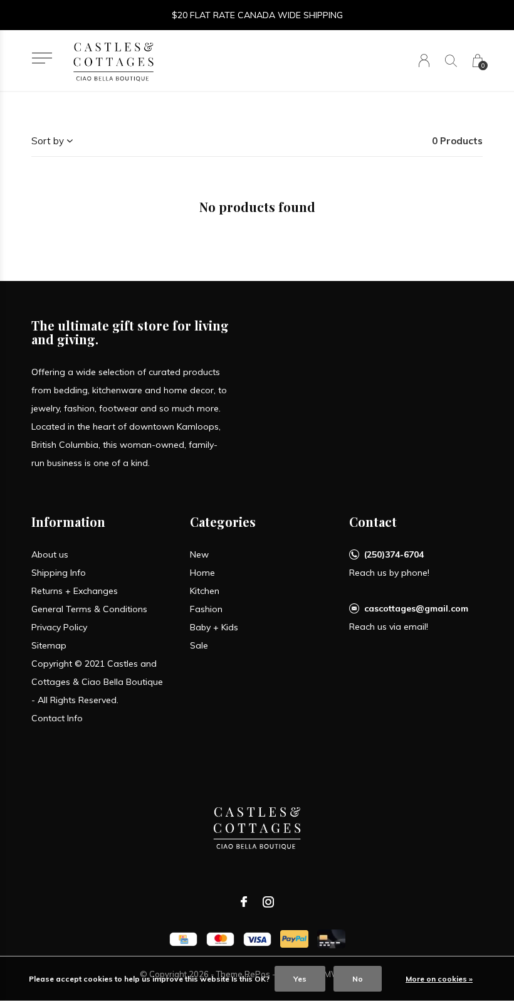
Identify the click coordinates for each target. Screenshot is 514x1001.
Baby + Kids (214, 627)
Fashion (206, 609)
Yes (300, 978)
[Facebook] (244, 901)
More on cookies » (439, 978)
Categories (223, 521)
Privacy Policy (59, 627)
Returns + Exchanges (74, 590)
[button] (41, 58)
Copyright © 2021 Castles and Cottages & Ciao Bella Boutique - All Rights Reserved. (97, 682)
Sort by (47, 141)
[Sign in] (424, 60)
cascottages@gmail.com (416, 608)
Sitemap (48, 645)
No (357, 978)
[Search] (451, 60)
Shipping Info (58, 572)
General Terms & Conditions (89, 609)
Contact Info (57, 718)
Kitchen (204, 590)
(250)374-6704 (394, 554)
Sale (199, 645)
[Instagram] (268, 901)
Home (202, 572)
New (199, 554)
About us (49, 554)
